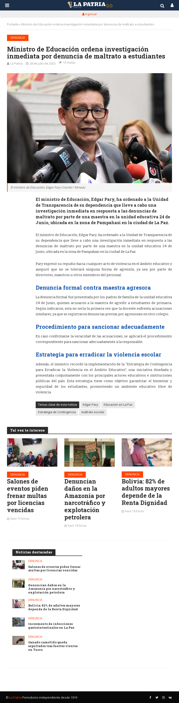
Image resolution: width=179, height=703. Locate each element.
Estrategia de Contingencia (57, 412)
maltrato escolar (92, 412)
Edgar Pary (90, 404)
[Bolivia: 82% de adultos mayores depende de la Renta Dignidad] (147, 452)
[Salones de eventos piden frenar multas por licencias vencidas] (32, 452)
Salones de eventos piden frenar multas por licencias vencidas (27, 496)
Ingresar (90, 14)
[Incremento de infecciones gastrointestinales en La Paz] (18, 622)
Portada (12, 24)
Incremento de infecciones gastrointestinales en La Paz (51, 625)
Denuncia (17, 37)
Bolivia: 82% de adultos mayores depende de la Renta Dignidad (146, 492)
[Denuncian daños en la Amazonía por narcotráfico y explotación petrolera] (89, 452)
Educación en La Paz (118, 404)
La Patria (16, 63)
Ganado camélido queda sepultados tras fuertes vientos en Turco (53, 646)
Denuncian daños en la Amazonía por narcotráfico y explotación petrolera (85, 499)
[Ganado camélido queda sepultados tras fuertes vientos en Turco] (18, 640)
